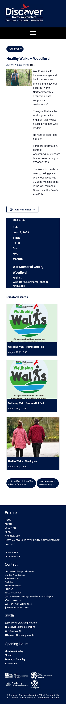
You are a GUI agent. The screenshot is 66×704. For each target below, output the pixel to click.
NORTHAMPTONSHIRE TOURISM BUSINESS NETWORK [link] (32, 540)
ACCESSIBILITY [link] (12, 556)
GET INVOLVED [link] (12, 536)
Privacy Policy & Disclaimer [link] (34, 697)
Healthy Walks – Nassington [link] (22, 461)
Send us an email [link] (15, 600)
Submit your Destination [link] (17, 607)
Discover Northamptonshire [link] (21, 627)
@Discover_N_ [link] (14, 631)
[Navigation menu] (33, 33)
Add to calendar (23, 209)
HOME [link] (8, 520)
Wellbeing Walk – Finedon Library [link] (47, 483)
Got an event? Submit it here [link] (19, 604)
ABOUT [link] (8, 524)
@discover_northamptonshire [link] (22, 622)
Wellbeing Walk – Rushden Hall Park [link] (26, 346)
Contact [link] (55, 697)
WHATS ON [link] (10, 528)
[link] (32, 323)
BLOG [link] (8, 532)
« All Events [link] (15, 48)
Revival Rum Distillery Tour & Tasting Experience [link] (20, 482)
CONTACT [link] (10, 544)
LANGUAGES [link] (11, 552)
